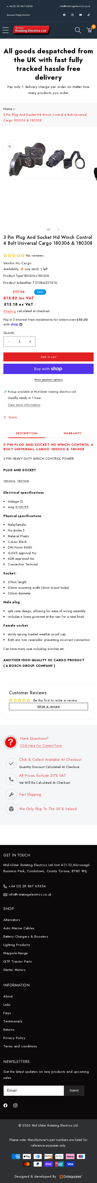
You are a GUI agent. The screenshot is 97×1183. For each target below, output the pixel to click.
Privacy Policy (14, 1037)
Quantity (8, 333)
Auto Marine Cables (19, 928)
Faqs (7, 1012)
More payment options (48, 380)
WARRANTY (72, 433)
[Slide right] (58, 230)
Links (7, 1004)
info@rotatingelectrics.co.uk (75, 6)
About (8, 996)
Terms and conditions (20, 1046)
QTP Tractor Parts (17, 961)
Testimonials (12, 1021)
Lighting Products (16, 944)
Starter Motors (14, 969)
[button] (6, 30)
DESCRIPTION (26, 433)
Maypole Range (15, 953)
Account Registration (18, 15)
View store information (24, 405)
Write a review (48, 706)
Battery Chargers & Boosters (25, 936)
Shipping (9, 311)
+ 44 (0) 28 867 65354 (19, 6)
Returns (8, 1029)
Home (7, 109)
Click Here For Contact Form (41, 745)
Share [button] (13, 417)
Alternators (11, 919)
